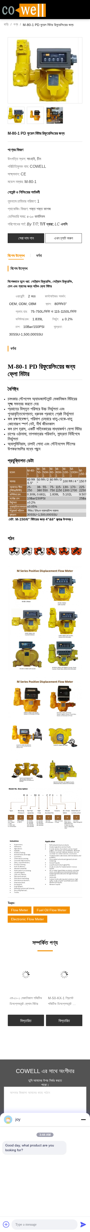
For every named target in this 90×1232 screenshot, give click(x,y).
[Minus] (83, 1119)
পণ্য (15, 24)
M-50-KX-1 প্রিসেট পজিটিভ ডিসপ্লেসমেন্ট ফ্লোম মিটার (63, 1001)
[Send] (83, 1224)
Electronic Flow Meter (27, 919)
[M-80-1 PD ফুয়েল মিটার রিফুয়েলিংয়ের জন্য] (45, 70)
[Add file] (6, 1224)
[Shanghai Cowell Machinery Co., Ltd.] (24, 9)
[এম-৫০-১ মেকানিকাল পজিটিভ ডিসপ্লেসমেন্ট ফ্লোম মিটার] (26, 974)
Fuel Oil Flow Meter (51, 910)
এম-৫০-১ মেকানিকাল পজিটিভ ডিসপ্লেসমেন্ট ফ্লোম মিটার (26, 1001)
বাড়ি (6, 24)
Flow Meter (19, 910)
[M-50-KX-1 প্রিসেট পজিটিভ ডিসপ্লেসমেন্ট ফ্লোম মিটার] (64, 974)
